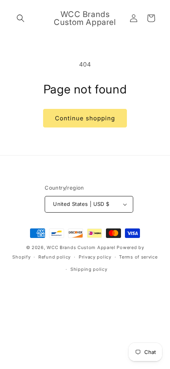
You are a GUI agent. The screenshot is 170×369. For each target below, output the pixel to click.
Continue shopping (85, 118)
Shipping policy (89, 269)
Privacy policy (95, 257)
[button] (20, 18)
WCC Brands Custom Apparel (81, 247)
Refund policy (54, 257)
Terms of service (138, 257)
